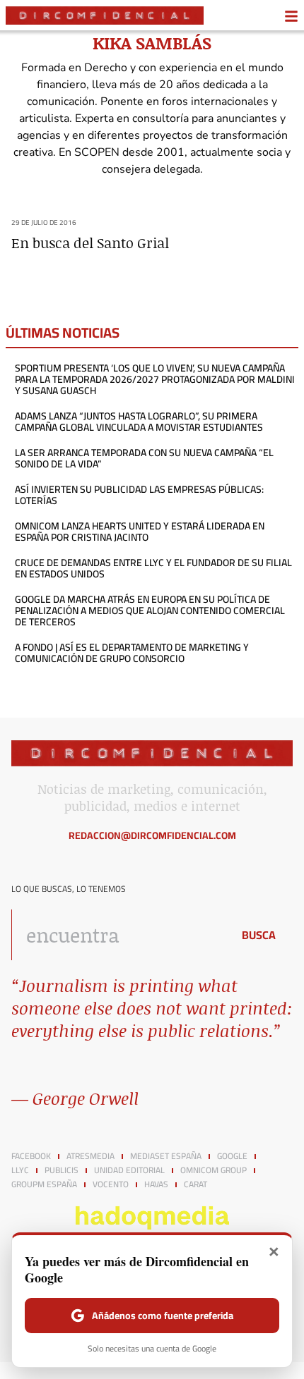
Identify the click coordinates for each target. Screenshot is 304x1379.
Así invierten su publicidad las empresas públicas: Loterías (139, 495)
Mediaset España (165, 1156)
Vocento (111, 1184)
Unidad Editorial (129, 1170)
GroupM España (44, 1184)
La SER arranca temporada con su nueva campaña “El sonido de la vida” (144, 458)
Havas (156, 1184)
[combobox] (118, 934)
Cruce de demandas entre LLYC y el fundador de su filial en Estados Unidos (153, 568)
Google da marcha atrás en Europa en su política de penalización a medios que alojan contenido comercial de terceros (150, 610)
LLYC (20, 1170)
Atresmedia (90, 1156)
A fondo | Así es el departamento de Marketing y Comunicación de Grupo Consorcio (132, 653)
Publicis (61, 1170)
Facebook (31, 1156)
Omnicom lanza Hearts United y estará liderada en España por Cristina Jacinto (139, 531)
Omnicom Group (213, 1170)
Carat (195, 1184)
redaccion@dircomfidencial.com (152, 835)
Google (232, 1156)
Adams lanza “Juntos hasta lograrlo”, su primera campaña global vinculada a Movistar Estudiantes (139, 421)
